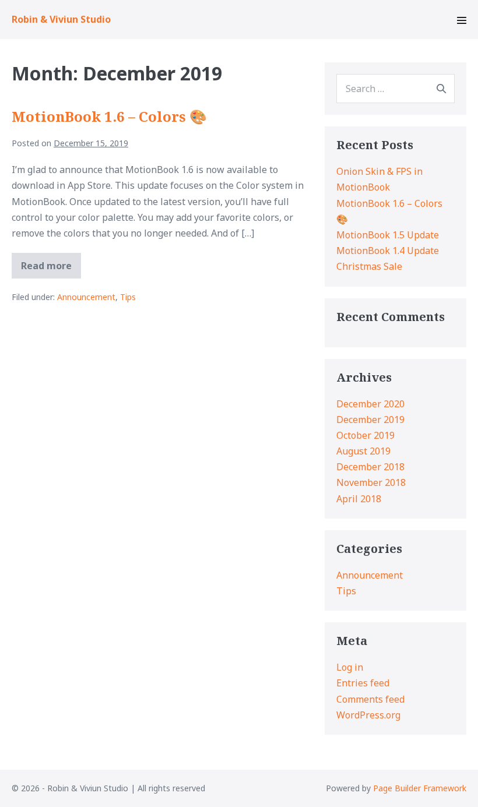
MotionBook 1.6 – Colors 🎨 (109, 116)
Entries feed (362, 682)
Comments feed (370, 699)
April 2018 (358, 498)
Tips (128, 296)
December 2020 (370, 403)
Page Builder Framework (419, 788)
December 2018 (370, 466)
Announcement (86, 296)
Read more (51, 269)
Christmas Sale (369, 266)
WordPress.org (368, 715)
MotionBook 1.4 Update (387, 250)
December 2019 (370, 419)
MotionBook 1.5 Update (387, 234)
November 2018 (371, 482)
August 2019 (363, 451)
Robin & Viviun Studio (61, 19)
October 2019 (365, 435)
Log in (349, 667)
